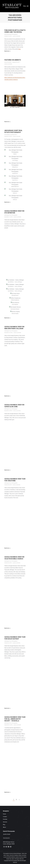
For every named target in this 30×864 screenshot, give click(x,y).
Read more (6, 51)
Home (4, 814)
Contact (5, 816)
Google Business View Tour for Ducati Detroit (14, 638)
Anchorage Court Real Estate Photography (13, 131)
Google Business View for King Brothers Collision (14, 328)
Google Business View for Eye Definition (14, 212)
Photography (14, 34)
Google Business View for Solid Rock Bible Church (14, 558)
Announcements (7, 34)
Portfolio (5, 819)
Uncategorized (13, 134)
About (4, 827)
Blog (4, 824)
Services (5, 822)
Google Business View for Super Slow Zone (14, 406)
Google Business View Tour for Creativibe (14, 480)
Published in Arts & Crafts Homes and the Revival (14, 31)
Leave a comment (16, 36)
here (19, 49)
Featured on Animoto (12, 60)
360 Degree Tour (7, 215)
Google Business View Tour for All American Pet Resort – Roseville (14, 719)
